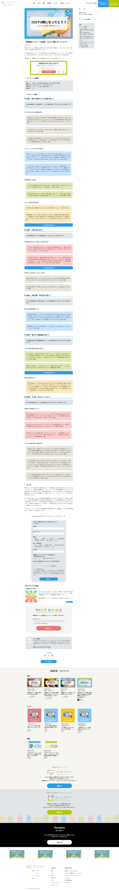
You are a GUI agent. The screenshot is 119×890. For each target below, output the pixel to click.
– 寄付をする (67, 877)
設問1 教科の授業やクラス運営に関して (87, 30)
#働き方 (86, 14)
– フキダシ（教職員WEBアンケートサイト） (73, 873)
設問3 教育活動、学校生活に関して (87, 35)
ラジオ (38, 3)
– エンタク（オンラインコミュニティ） (72, 875)
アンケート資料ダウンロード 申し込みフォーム (87, 43)
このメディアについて (55, 882)
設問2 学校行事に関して (85, 32)
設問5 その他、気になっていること (87, 39)
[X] (48, 655)
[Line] (52, 655)
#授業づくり (81, 14)
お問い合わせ (67, 882)
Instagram (36, 875)
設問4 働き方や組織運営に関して (87, 36)
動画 (44, 3)
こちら (50, 86)
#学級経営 (90, 14)
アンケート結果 (83, 28)
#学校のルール (34, 690)
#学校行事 (83, 690)
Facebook (37, 870)
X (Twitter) (37, 873)
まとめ (81, 40)
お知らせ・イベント (64, 3)
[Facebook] (45, 655)
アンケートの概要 (83, 26)
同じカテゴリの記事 (84, 45)
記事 (34, 3)
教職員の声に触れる (82, 12)
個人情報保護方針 (38, 623)
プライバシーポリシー (46, 566)
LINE (35, 878)
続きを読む (69, 601)
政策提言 (49, 3)
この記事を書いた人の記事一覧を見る (41, 647)
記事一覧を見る (48, 661)
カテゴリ (56, 3)
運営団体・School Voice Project (71, 871)
